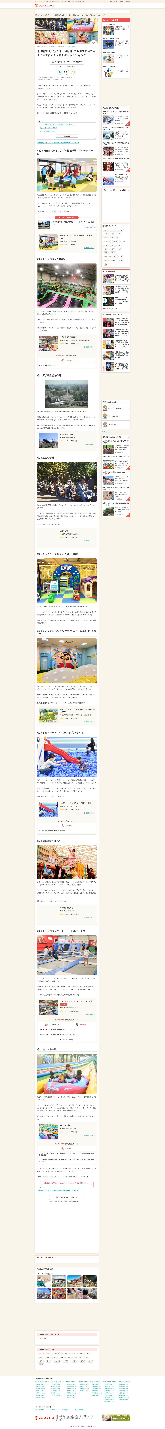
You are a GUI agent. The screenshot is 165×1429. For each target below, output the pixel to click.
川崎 (62, 1357)
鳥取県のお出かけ (109, 1390)
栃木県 (91, 1361)
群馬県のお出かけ (71, 1393)
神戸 (106, 234)
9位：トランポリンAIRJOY (48, 128)
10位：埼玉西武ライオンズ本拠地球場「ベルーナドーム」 (57, 124)
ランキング (43, 1338)
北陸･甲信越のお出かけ (57, 1381)
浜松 (106, 260)
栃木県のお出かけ (71, 1395)
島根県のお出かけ (109, 1393)
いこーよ (39, 1)
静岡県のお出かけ (84, 1390)
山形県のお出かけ (40, 1395)
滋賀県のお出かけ (96, 1395)
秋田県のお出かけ (40, 1393)
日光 (86, 1357)
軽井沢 (114, 260)
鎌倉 (48, 1357)
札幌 (115, 241)
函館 (106, 264)
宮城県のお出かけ (40, 1386)
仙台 (113, 230)
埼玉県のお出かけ (71, 1390)
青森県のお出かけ (40, 1388)
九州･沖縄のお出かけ (123, 1381)
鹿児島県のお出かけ (124, 1397)
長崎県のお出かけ (123, 1388)
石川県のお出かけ (56, 1390)
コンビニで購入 (53, 1024)
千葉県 (66, 1361)
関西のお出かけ (95, 1381)
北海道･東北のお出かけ (42, 1381)
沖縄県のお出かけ (123, 1399)
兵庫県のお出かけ (96, 1388)
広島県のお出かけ (109, 1384)
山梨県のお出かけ (56, 1386)
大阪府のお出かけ (96, 1384)
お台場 (42, 1353)
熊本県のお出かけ (123, 1390)
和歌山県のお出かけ (97, 1393)
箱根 (55, 1357)
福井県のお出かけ (56, 1395)
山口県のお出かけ (109, 1388)
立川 (88, 1353)
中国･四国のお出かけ (109, 1381)
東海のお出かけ (83, 1381)
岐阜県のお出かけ (84, 1386)
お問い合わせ (39, 1409)
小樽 (121, 260)
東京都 (49, 1361)
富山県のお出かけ (56, 1393)
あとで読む (109, 1)
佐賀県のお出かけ (123, 1386)
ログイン (128, 1)
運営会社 (53, 1409)
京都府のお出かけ (96, 1386)
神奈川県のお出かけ (72, 1386)
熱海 (120, 249)
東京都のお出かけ (71, 1384)
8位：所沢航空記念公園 (47, 131)
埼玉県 (74, 1361)
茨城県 (42, 1365)
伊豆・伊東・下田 (110, 256)
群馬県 (83, 1361)
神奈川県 (57, 1361)
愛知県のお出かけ (84, 1384)
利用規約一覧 (79, 1409)
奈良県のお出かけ (96, 1390)
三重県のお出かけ (84, 1388)
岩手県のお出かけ (40, 1390)
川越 (69, 1357)
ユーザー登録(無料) (119, 1)
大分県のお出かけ (123, 1393)
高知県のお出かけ (109, 1397)
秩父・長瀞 (78, 1357)
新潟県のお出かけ (56, 1388)
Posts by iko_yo (107, 432)
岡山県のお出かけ (109, 1386)
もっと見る (67, 136)
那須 (41, 1361)
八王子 (57, 1353)
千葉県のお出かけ (71, 1388)
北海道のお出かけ (40, 1384)
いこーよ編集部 (71, 46)
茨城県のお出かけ (71, 1397)
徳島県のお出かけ (109, 1401)
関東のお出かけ (70, 1381)
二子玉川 (65, 1353)
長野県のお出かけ (56, 1384)
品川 (49, 1353)
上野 (74, 1353)
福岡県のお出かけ (123, 1384)
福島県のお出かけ (40, 1397)
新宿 (81, 1353)
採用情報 (65, 1409)
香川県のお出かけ (109, 1399)
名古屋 (121, 230)
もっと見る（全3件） (67, 1039)
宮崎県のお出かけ (123, 1395)
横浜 (41, 1357)
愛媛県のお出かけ (109, 1395)
